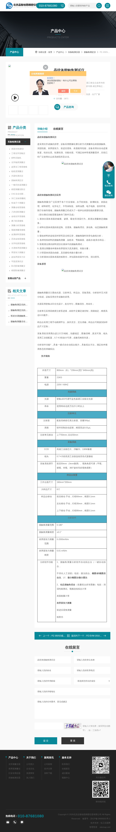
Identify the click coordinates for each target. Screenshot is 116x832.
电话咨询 (109, 186)
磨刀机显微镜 (17, 221)
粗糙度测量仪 (17, 171)
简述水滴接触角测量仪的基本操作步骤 (19, 316)
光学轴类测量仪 (18, 162)
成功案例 (66, 773)
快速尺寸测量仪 (18, 203)
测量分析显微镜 (18, 225)
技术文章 (48, 769)
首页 (50, 52)
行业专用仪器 (14, 773)
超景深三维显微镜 (19, 167)
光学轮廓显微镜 (18, 243)
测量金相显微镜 (18, 207)
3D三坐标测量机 (18, 198)
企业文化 (30, 769)
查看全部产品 (14, 278)
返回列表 (74, 636)
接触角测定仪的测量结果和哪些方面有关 (19, 310)
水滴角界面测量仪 (19, 248)
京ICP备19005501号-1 (100, 818)
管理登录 (93, 827)
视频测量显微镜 (18, 230)
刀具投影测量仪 (18, 212)
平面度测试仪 (17, 261)
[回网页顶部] (108, 176)
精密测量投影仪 (18, 189)
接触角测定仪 (90, 52)
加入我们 (30, 778)
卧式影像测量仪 (18, 266)
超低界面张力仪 (18, 257)
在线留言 (58, 128)
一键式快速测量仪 (19, 185)
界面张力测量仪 (18, 252)
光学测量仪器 (14, 764)
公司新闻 (48, 764)
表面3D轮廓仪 (17, 149)
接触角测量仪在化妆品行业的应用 (19, 321)
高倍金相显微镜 (18, 239)
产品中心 (14, 52)
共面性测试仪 (17, 176)
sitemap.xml (105, 827)
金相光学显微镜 (18, 216)
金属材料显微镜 (18, 234)
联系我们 (66, 764)
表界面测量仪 (14, 769)
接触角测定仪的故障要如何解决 (19, 304)
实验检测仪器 (74, 52)
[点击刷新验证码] (72, 726)
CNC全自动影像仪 (19, 194)
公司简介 (30, 764)
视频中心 (66, 778)
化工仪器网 (105, 823)
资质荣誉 (30, 773)
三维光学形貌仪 (18, 153)
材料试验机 (16, 158)
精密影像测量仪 (18, 270)
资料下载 (48, 773)
